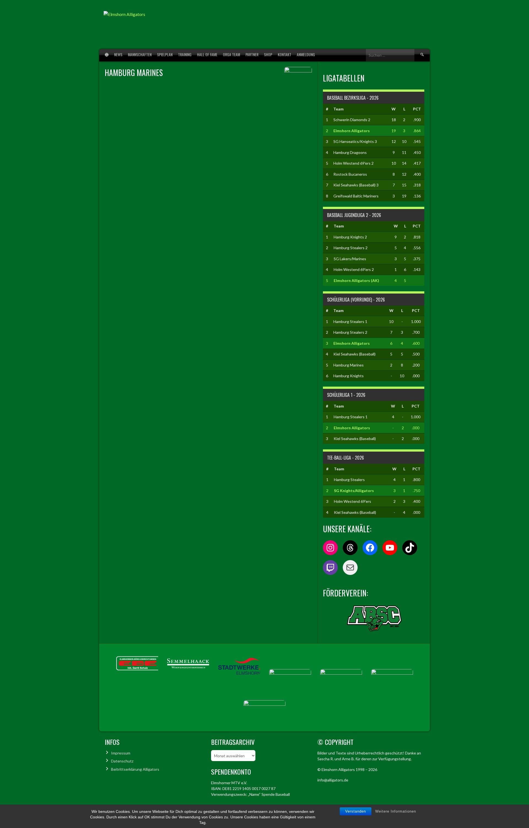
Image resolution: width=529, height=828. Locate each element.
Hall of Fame (207, 54)
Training (184, 54)
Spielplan (164, 54)
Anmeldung (306, 54)
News (118, 54)
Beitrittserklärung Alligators (135, 769)
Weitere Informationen (395, 811)
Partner (251, 54)
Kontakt (284, 54)
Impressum (120, 753)
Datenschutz (122, 761)
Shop (268, 54)
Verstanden (355, 811)
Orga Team (231, 54)
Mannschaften (140, 54)
